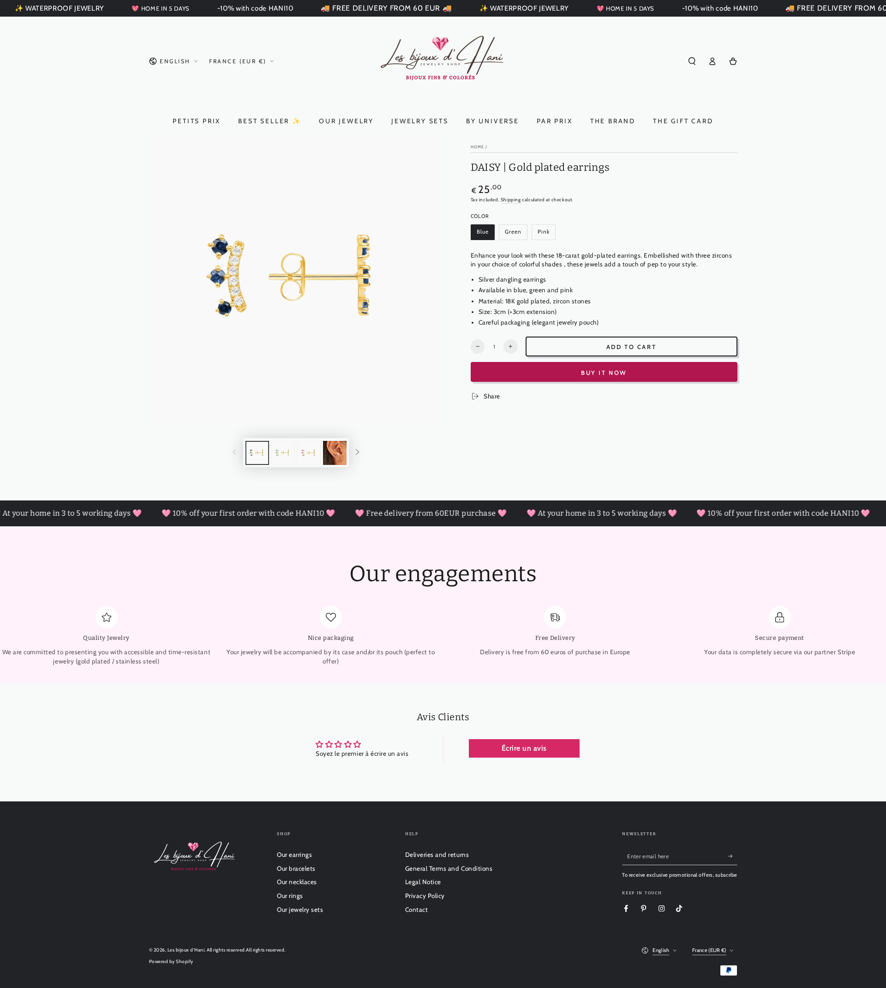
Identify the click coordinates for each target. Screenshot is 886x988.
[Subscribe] (732, 856)
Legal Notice (423, 882)
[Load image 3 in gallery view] (309, 453)
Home (477, 147)
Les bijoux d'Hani (186, 950)
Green (515, 234)
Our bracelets (296, 868)
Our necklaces (297, 882)
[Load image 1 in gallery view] (257, 453)
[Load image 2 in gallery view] (283, 453)
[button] (692, 61)
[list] (443, 636)
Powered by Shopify (171, 961)
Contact (416, 909)
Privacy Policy (425, 895)
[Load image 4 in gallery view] (335, 453)
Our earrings (294, 854)
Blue (485, 234)
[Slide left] (234, 452)
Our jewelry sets (300, 909)
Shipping (511, 200)
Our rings (290, 895)
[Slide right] (357, 452)
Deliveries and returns (437, 854)
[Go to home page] (443, 61)
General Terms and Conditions (448, 868)
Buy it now (604, 372)
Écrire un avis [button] (524, 748)
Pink (546, 234)
